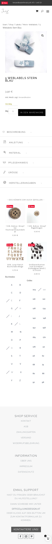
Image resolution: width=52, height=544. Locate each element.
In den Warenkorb (31, 112)
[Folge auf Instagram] (26, 536)
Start (5, 24)
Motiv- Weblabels (30, 24)
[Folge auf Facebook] (20, 536)
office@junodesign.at (26, 509)
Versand (26, 438)
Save (5, 3)
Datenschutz (26, 472)
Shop (11, 24)
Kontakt (26, 421)
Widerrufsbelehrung (26, 443)
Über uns (26, 461)
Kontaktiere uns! (26, 529)
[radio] (9, 285)
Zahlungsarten (26, 432)
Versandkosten (24, 97)
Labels (18, 24)
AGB (26, 426)
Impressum (26, 466)
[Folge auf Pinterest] (31, 536)
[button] (42, 35)
